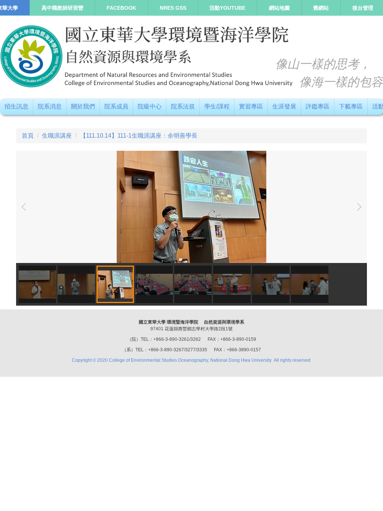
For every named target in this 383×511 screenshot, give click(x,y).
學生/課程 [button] (217, 106)
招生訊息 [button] (16, 106)
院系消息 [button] (50, 106)
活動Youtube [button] (227, 8)
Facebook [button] (121, 8)
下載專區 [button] (351, 106)
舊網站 (321, 8)
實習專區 (251, 106)
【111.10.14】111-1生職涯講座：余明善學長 (138, 135)
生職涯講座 (57, 135)
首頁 (28, 135)
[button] (25, 207)
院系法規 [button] (183, 106)
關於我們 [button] (83, 106)
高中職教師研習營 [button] (62, 8)
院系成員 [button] (116, 106)
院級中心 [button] (150, 106)
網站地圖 (279, 8)
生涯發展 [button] (284, 106)
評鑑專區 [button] (318, 106)
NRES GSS (173, 8)
